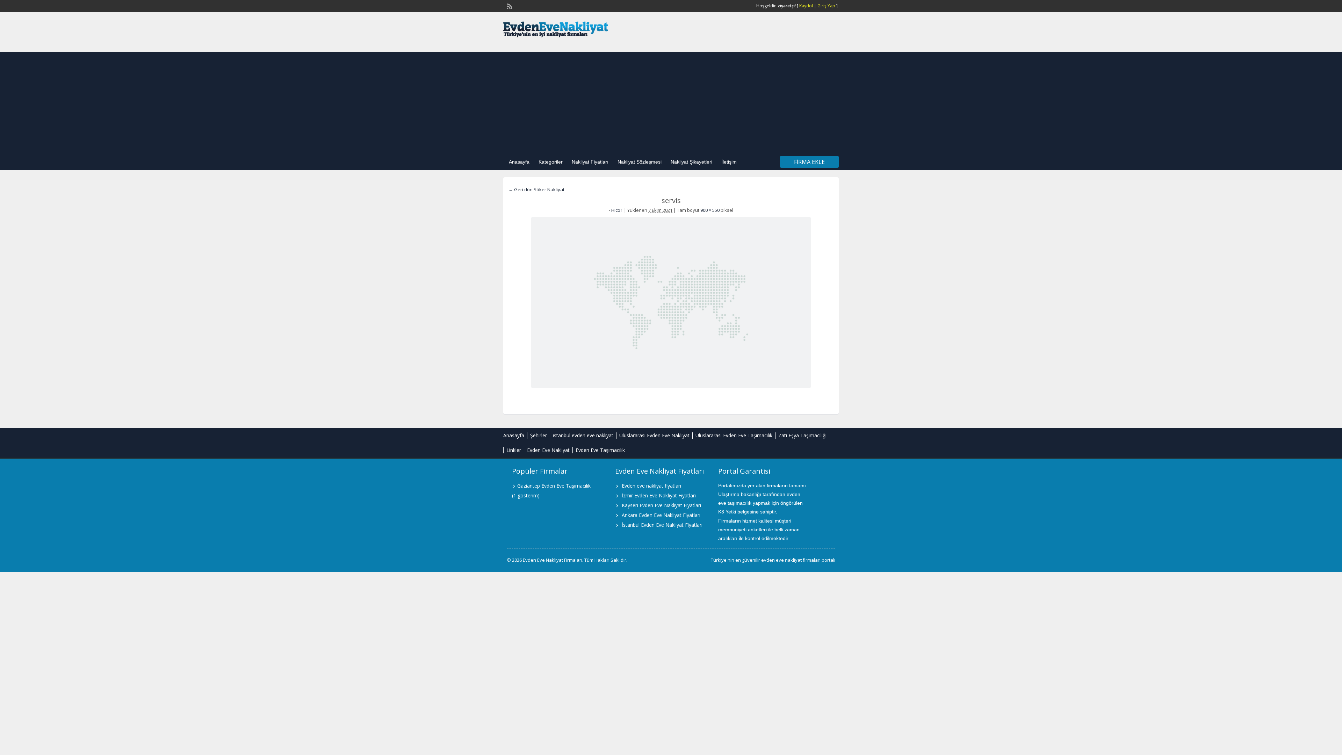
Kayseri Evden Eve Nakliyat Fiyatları (661, 505)
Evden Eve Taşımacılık (600, 450)
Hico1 (617, 210)
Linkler (513, 450)
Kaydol (806, 6)
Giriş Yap (826, 6)
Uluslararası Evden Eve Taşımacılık (733, 435)
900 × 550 (710, 210)
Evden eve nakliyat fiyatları (651, 485)
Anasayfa (519, 162)
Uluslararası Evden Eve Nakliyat (654, 435)
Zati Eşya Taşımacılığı (802, 435)
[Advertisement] (671, 101)
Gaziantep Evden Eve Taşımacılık (554, 485)
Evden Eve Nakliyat (548, 450)
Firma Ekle (809, 162)
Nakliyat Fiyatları (590, 162)
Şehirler (538, 435)
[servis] (671, 302)
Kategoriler (551, 162)
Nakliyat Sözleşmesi (640, 162)
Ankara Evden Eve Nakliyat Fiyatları (661, 515)
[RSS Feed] (509, 5)
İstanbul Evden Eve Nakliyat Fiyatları (662, 525)
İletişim (729, 162)
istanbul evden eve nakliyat (583, 435)
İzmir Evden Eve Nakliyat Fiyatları (659, 495)
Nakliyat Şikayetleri (691, 162)
